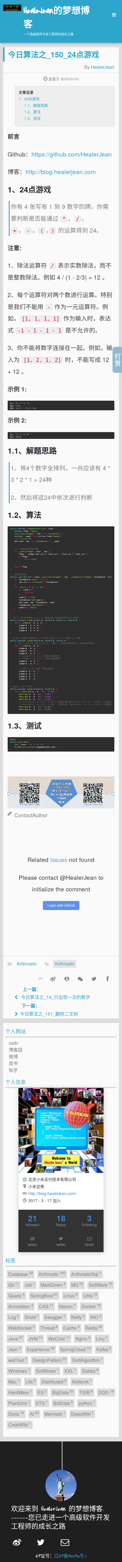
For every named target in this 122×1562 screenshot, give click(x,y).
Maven (67, 1306)
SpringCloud (75, 1349)
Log (13, 1316)
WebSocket (21, 1327)
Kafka (103, 1349)
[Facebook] (107, 978)
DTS (42, 1402)
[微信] (80, 978)
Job (30, 1284)
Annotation (20, 1306)
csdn (13, 1043)
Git (13, 1284)
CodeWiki (19, 1424)
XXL (70, 1370)
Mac (14, 1381)
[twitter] (44, 1542)
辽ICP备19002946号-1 (70, 1556)
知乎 (13, 1070)
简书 (13, 1063)
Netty (78, 1316)
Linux (71, 1295)
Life (31, 1381)
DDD (106, 1392)
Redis (93, 1327)
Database (20, 1273)
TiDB (86, 1392)
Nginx (83, 1338)
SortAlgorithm (87, 1359)
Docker (91, 1306)
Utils (90, 1295)
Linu (102, 1338)
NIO (95, 1316)
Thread (49, 1327)
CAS (46, 1306)
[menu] (112, 14)
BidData (63, 1402)
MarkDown (53, 1284)
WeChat (59, 1338)
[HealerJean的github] (61, 1130)
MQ (77, 1284)
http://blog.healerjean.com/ (52, 1193)
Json (14, 1349)
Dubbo (90, 1370)
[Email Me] (69, 1542)
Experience (41, 1349)
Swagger (55, 1316)
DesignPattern (50, 1359)
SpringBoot (44, 1295)
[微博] (53, 978)
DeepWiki (82, 1413)
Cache (71, 1327)
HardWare (20, 1392)
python (87, 1402)
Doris (16, 1413)
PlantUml (19, 1402)
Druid (32, 1316)
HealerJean (102, 67)
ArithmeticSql (86, 1273)
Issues (58, 859)
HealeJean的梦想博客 (57, 18)
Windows (19, 1370)
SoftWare (100, 1284)
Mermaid (55, 1413)
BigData (63, 1392)
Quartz (16, 1295)
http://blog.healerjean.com (61, 171)
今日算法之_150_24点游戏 (53, 54)
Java (15, 1338)
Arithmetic (27, 963)
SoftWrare (47, 1370)
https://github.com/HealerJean (71, 154)
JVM (36, 1338)
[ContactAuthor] (61, 790)
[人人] (66, 978)
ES (42, 1392)
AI (34, 1413)
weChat (17, 1359)
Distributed (53, 1381)
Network (82, 1381)
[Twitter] (94, 978)
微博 (13, 1056)
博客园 (15, 1049)
